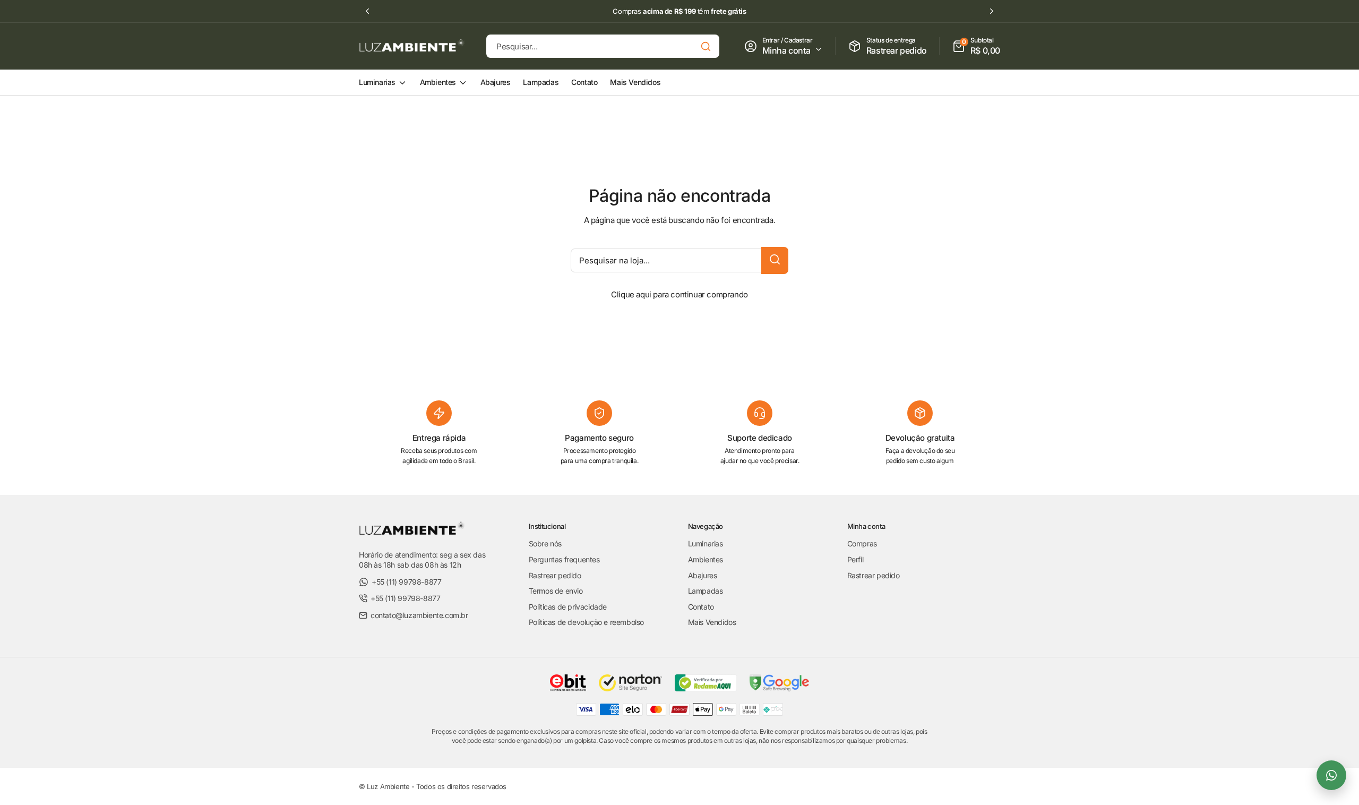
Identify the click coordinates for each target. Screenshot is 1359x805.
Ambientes (439, 82)
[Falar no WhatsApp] (1331, 775)
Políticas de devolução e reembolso (586, 622)
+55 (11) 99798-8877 (406, 581)
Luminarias (378, 82)
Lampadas (540, 82)
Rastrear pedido (555, 575)
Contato (584, 82)
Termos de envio (556, 590)
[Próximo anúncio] (991, 11)
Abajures (495, 82)
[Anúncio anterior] (367, 11)
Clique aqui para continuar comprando (679, 294)
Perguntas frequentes (564, 559)
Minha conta (787, 50)
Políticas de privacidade (568, 606)
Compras (862, 543)
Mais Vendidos (635, 82)
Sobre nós (545, 543)
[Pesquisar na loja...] (774, 260)
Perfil (855, 559)
